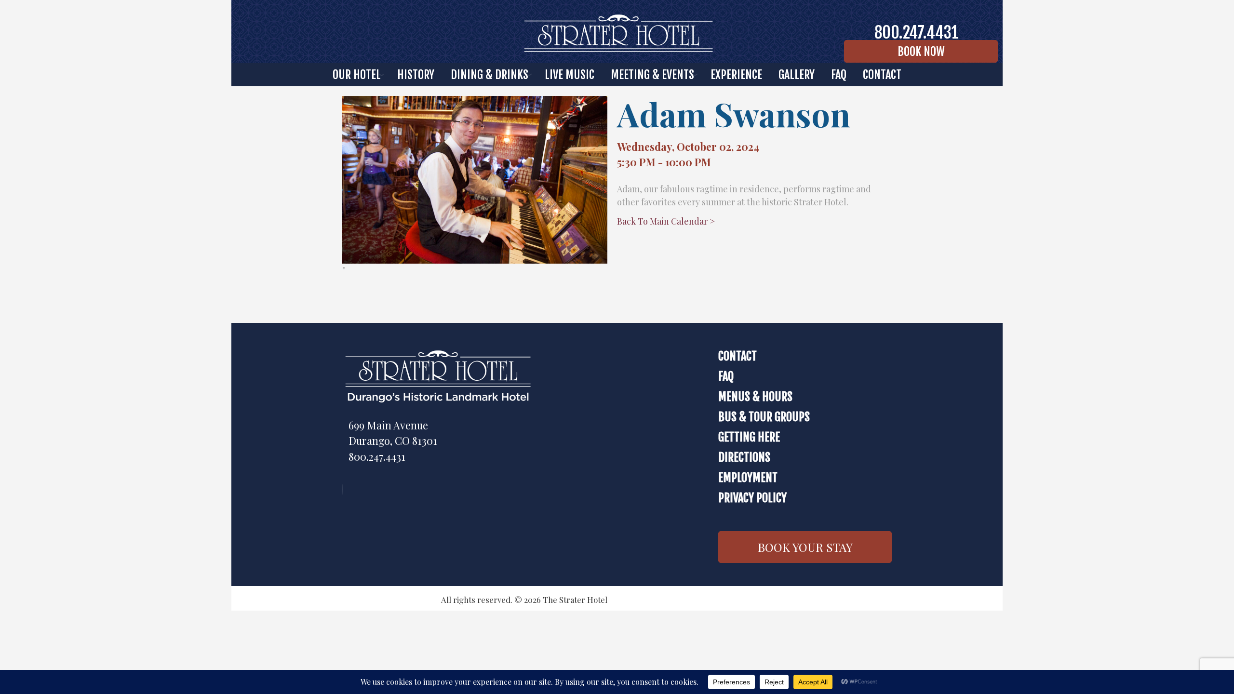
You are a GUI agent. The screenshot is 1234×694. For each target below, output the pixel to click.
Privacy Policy (752, 498)
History (415, 74)
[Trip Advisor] (345, 489)
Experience (736, 74)
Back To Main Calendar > (666, 221)
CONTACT (882, 74)
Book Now (921, 51)
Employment (748, 477)
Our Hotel (357, 74)
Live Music (569, 74)
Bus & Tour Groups (764, 417)
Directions (744, 457)
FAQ (838, 74)
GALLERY (796, 74)
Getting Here (749, 437)
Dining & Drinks (489, 74)
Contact (737, 356)
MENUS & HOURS (755, 396)
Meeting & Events (652, 74)
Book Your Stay (805, 547)
